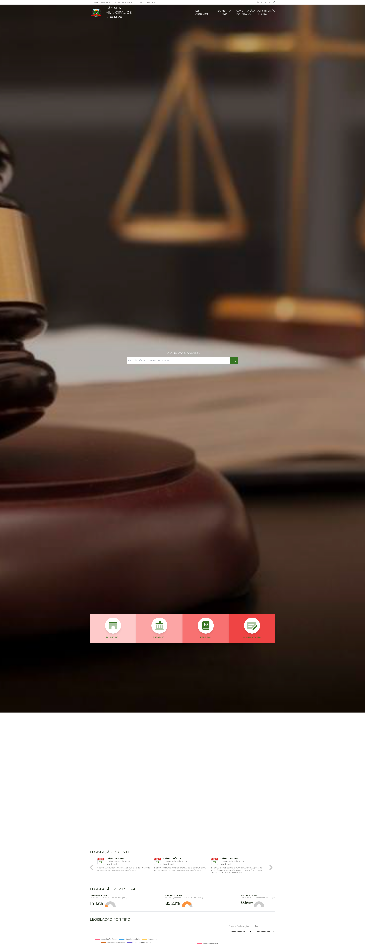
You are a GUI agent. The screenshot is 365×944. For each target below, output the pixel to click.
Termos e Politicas (146, 2)
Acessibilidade (125, 2)
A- (266, 2)
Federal (205, 637)
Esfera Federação (239, 926)
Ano (257, 926)
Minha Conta (252, 637)
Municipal (113, 637)
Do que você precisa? (182, 353)
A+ (270, 2)
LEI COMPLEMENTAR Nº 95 (101, 2)
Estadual (159, 637)
